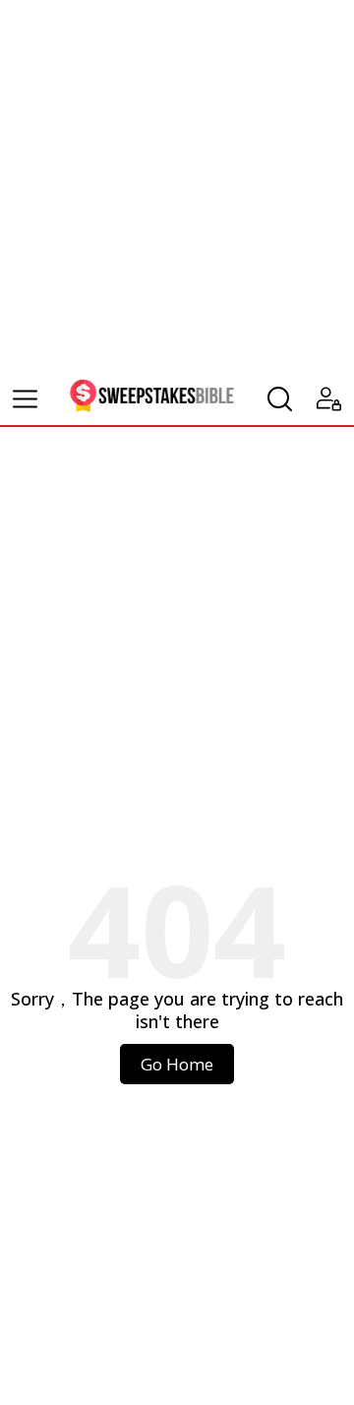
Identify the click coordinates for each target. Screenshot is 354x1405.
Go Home (177, 1064)
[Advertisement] (177, 187)
